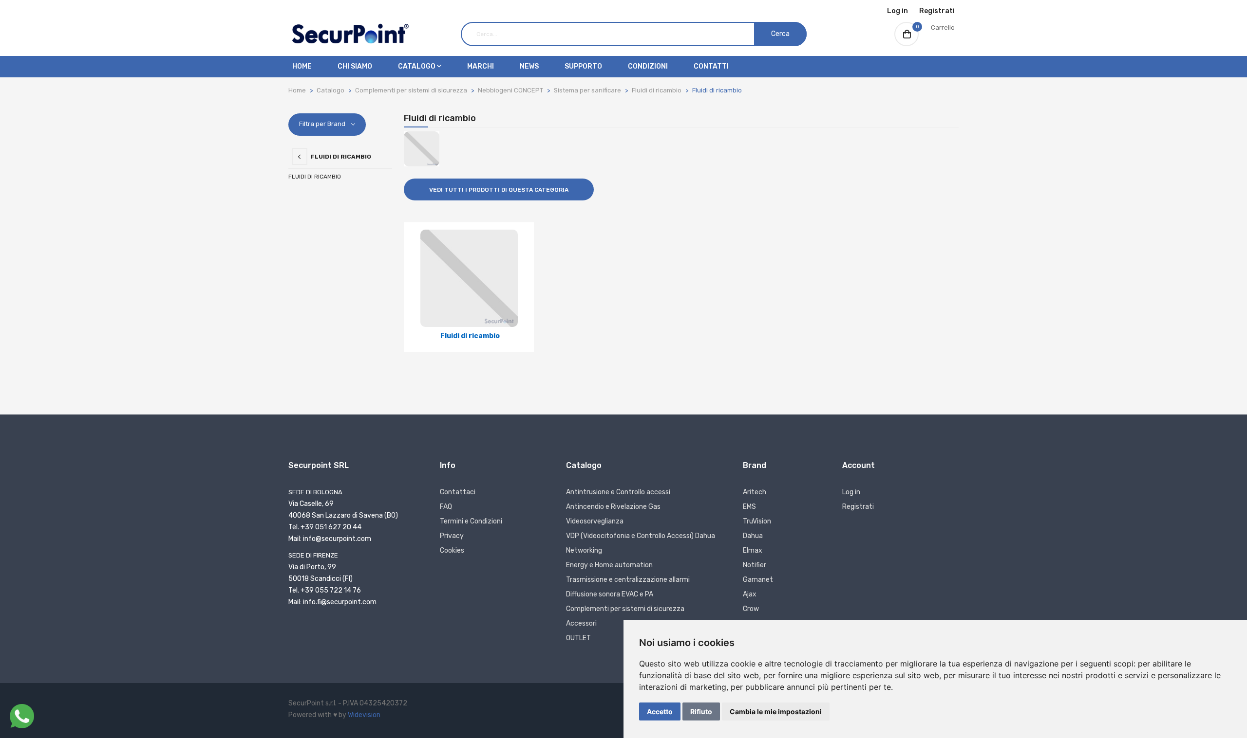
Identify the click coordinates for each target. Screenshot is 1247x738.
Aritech (754, 492)
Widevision (364, 715)
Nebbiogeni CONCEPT (510, 90)
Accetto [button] (660, 711)
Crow (751, 609)
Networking (584, 550)
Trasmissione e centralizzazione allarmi (628, 580)
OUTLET (578, 638)
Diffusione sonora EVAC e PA (609, 594)
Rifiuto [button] (701, 711)
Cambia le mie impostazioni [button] (776, 711)
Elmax (752, 550)
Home (302, 66)
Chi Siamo (355, 66)
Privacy (452, 536)
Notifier (754, 565)
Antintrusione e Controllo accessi (618, 492)
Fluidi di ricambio (656, 90)
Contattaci (457, 492)
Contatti (711, 66)
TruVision (757, 521)
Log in (897, 11)
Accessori (581, 623)
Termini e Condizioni (471, 521)
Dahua (753, 536)
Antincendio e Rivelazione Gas (613, 507)
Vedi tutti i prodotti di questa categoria (498, 189)
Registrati (937, 11)
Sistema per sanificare (587, 90)
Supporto (583, 66)
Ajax (749, 594)
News (529, 66)
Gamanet (758, 580)
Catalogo (417, 66)
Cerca (780, 34)
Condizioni (648, 66)
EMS (749, 507)
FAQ (446, 507)
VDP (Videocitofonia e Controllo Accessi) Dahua (640, 536)
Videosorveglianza (595, 521)
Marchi (480, 66)
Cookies (452, 550)
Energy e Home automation (609, 565)
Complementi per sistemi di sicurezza (411, 90)
